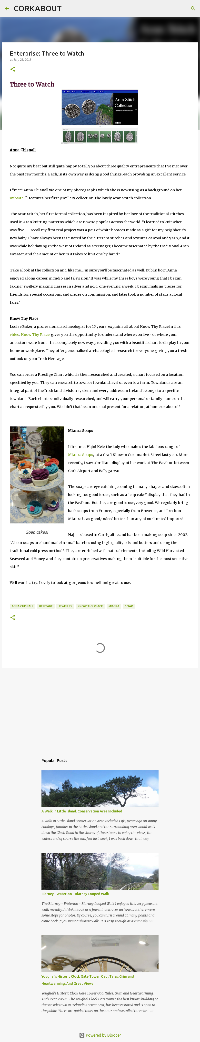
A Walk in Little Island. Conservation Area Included (81, 811)
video (14, 334)
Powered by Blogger (103, 1035)
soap (129, 606)
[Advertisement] (100, 709)
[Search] (68, 8)
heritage (46, 606)
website (16, 198)
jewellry (65, 606)
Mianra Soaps (80, 455)
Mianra (114, 606)
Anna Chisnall (22, 606)
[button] (13, 69)
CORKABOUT (38, 8)
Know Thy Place (35, 334)
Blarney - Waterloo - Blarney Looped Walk (75, 894)
